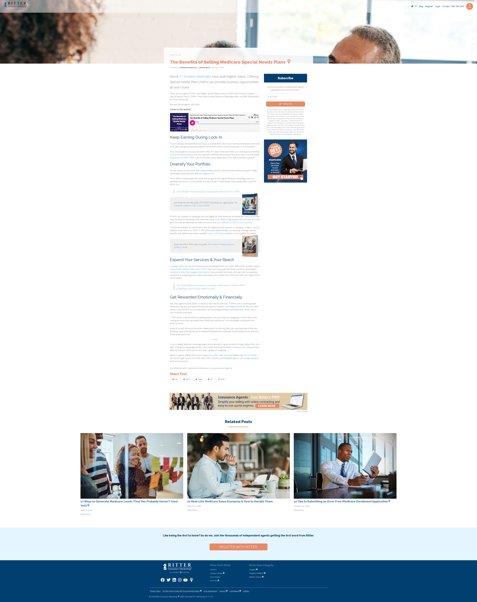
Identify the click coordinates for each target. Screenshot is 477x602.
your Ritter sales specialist (220, 355)
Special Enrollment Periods (181, 154)
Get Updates (285, 104)
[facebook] (162, 581)
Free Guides (215, 577)
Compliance (234, 591)
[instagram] (180, 581)
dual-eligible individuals (235, 306)
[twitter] (168, 581)
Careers (222, 591)
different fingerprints (204, 173)
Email (222, 379)
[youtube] (185, 581)
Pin (211, 379)
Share (188, 379)
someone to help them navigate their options (189, 272)
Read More (85, 514)
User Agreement (210, 591)
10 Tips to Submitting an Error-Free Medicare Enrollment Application (341, 501)
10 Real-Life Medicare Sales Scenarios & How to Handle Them (230, 501)
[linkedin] (174, 581)
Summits (213, 580)
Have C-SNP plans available (220, 233)
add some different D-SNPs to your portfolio (232, 222)
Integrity (252, 569)
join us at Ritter (250, 355)
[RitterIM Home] (412, 6)
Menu (470, 8)
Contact (246, 591)
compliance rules (238, 347)
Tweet (200, 379)
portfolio (175, 55)
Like (176, 379)
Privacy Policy (271, 130)
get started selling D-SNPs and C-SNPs (189, 269)
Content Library (216, 573)
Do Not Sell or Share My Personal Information (287, 133)
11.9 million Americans (195, 76)
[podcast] (191, 581)
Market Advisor (255, 577)
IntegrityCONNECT (256, 573)
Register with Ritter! (238, 546)
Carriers (213, 569)
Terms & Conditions (285, 130)
